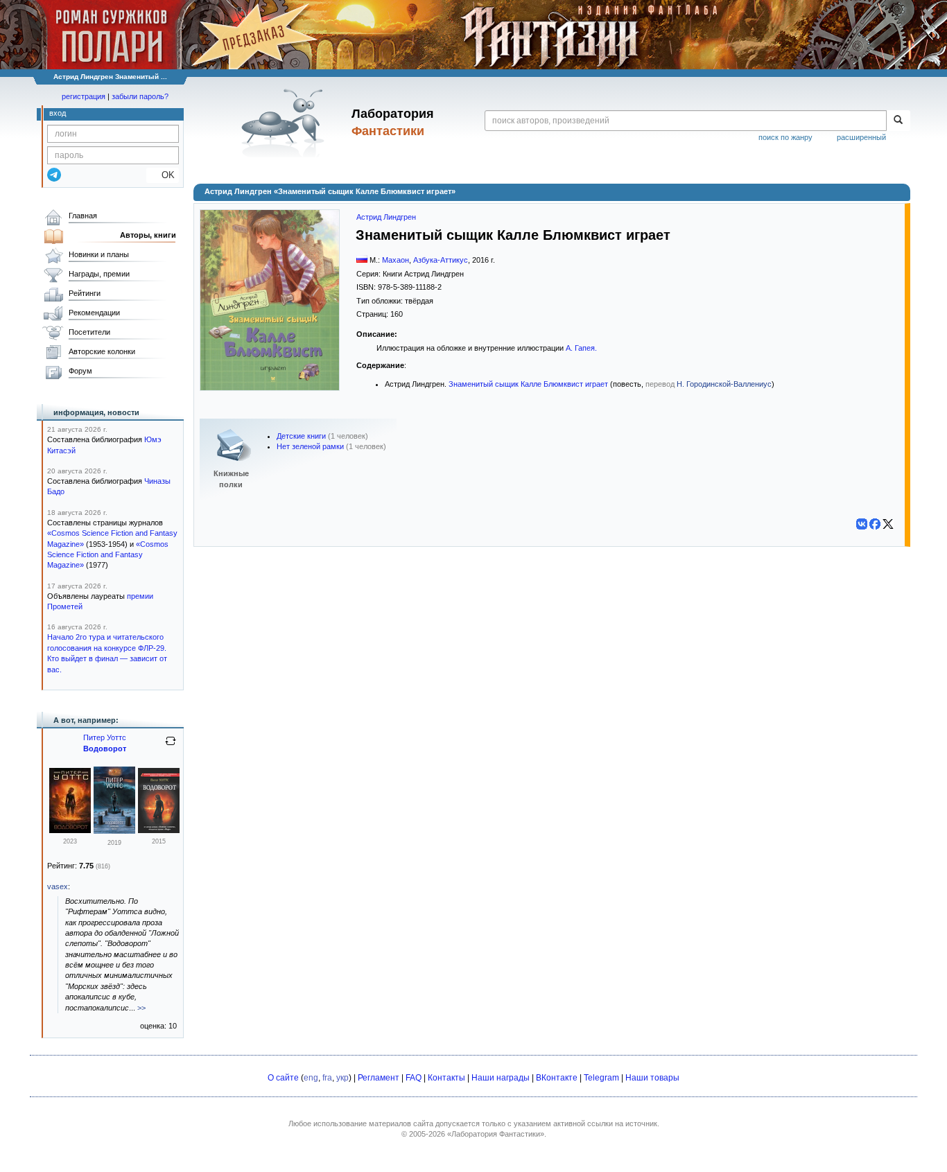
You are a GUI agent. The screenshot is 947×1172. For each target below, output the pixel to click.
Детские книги (301, 436)
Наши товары (652, 1078)
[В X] (888, 524)
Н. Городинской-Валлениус (724, 384)
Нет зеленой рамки (310, 446)
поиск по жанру (785, 137)
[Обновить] (170, 746)
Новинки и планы (99, 254)
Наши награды (500, 1078)
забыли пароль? (140, 96)
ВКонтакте (556, 1078)
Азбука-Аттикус (440, 260)
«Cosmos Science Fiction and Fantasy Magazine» (107, 555)
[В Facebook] (874, 524)
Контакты (446, 1078)
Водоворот (104, 748)
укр (342, 1078)
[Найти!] (898, 120)
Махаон (395, 260)
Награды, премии (99, 274)
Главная (83, 215)
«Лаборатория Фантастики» (495, 1134)
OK (162, 175)
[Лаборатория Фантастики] (285, 122)
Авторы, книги (148, 235)
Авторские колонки (102, 351)
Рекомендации (94, 312)
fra (327, 1078)
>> (141, 1008)
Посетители (89, 332)
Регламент (378, 1078)
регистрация (83, 96)
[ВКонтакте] (861, 524)
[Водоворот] (70, 830)
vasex (57, 886)
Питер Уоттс (104, 737)
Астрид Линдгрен (386, 217)
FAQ (414, 1078)
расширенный (861, 137)
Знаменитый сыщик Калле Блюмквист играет (528, 384)
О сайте (283, 1078)
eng (311, 1078)
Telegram (601, 1078)
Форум (80, 371)
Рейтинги (85, 293)
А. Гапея (580, 348)
